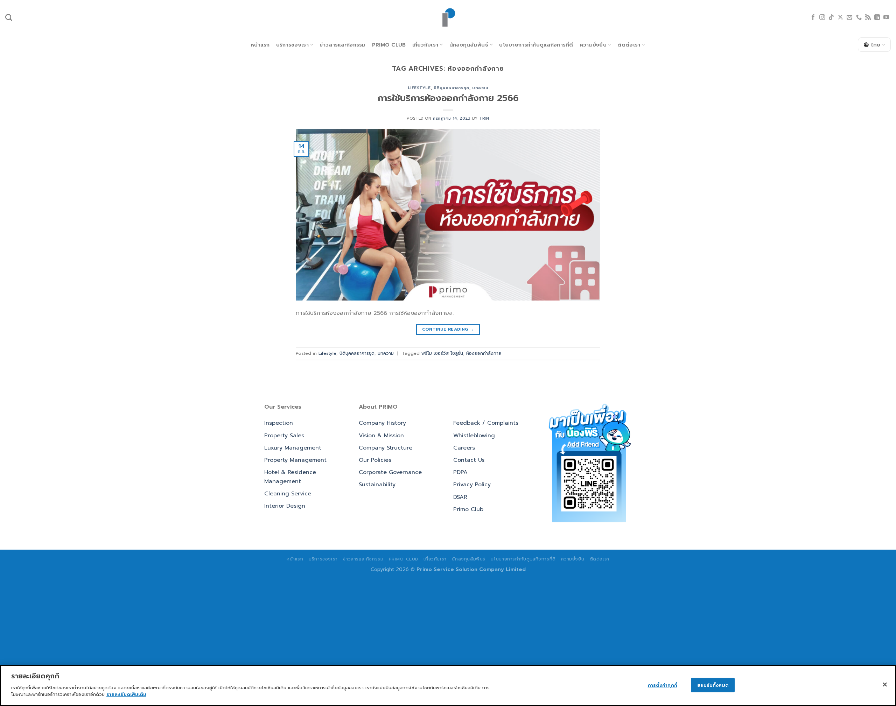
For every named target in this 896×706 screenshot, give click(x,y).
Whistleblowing (474, 435)
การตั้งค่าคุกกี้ (662, 685)
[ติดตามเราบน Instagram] (822, 17)
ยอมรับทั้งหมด (713, 685)
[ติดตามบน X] (840, 17)
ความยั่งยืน (593, 45)
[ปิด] (884, 684)
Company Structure (385, 448)
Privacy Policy (472, 484)
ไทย (876, 45)
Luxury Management (292, 448)
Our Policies (375, 460)
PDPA (460, 472)
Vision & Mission (381, 435)
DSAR (460, 497)
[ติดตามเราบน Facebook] (813, 17)
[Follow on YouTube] (886, 17)
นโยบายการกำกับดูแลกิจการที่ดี (536, 45)
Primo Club (389, 45)
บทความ (480, 88)
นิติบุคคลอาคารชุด (451, 88)
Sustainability (377, 484)
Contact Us (468, 460)
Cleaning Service (287, 493)
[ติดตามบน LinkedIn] (877, 17)
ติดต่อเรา (628, 45)
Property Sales (284, 435)
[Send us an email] (849, 17)
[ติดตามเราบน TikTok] (831, 17)
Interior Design (284, 506)
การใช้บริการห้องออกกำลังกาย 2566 (448, 98)
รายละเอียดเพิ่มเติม (126, 694)
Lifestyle (419, 88)
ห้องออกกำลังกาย (483, 353)
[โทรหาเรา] (859, 17)
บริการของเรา (292, 45)
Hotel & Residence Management (290, 477)
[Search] (8, 17)
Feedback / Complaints (485, 423)
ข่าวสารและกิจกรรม (342, 45)
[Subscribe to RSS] (868, 17)
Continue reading (448, 329)
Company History (382, 423)
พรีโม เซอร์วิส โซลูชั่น (442, 353)
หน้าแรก (260, 45)
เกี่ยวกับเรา (425, 45)
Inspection (278, 423)
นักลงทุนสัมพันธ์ (468, 45)
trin (484, 118)
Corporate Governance (390, 472)
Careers (464, 448)
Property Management (295, 460)
